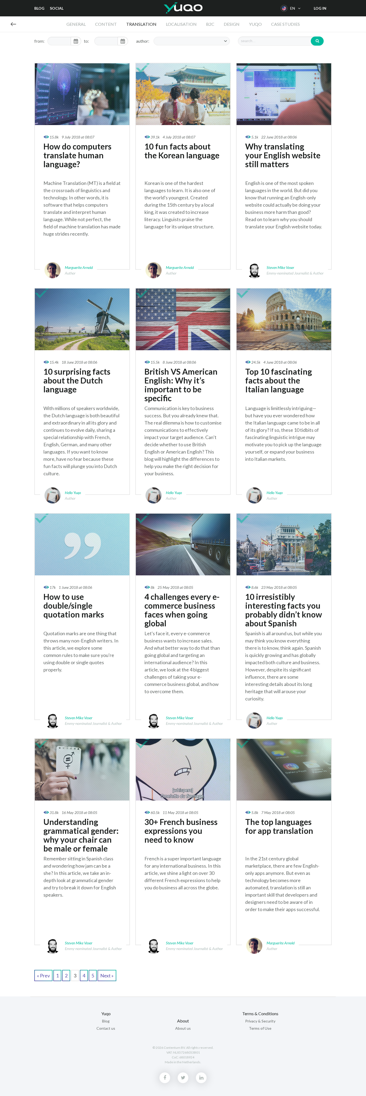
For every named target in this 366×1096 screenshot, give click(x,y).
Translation (141, 24)
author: (142, 40)
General (76, 24)
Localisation (181, 24)
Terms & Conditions (260, 1013)
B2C (210, 24)
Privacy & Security (260, 1021)
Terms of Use (260, 1028)
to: (86, 40)
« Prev (43, 975)
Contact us (105, 1028)
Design (232, 24)
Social (57, 8)
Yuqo (183, 8)
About (183, 1020)
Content (106, 24)
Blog (39, 8)
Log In (320, 8)
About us (183, 1028)
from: (39, 40)
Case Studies (285, 24)
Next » (107, 975)
